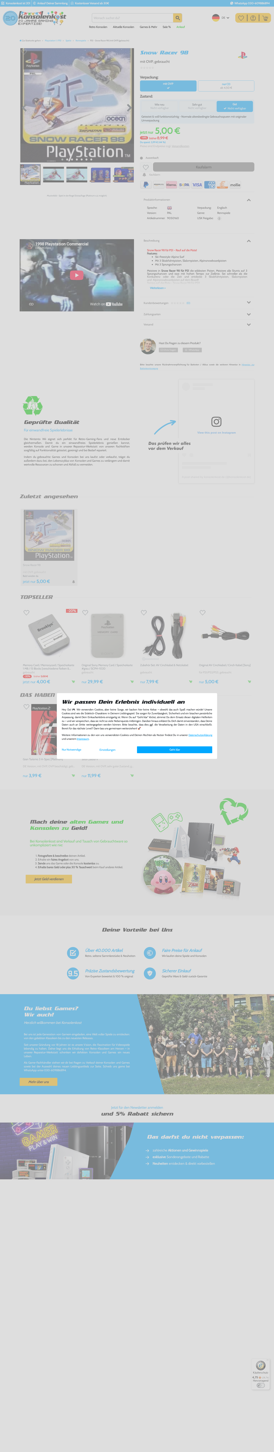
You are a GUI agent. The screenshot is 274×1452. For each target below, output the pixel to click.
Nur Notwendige (71, 749)
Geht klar (174, 749)
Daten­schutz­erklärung (200, 735)
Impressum (83, 738)
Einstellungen (107, 750)
